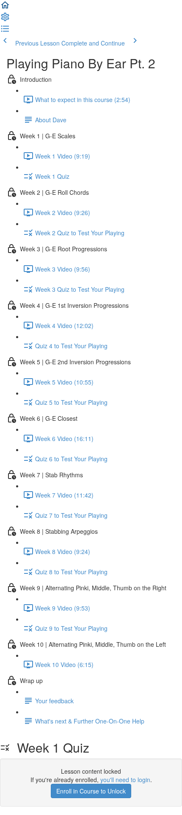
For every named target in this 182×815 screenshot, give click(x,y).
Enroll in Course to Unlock (91, 791)
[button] (5, 7)
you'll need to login (125, 779)
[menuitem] (5, 19)
